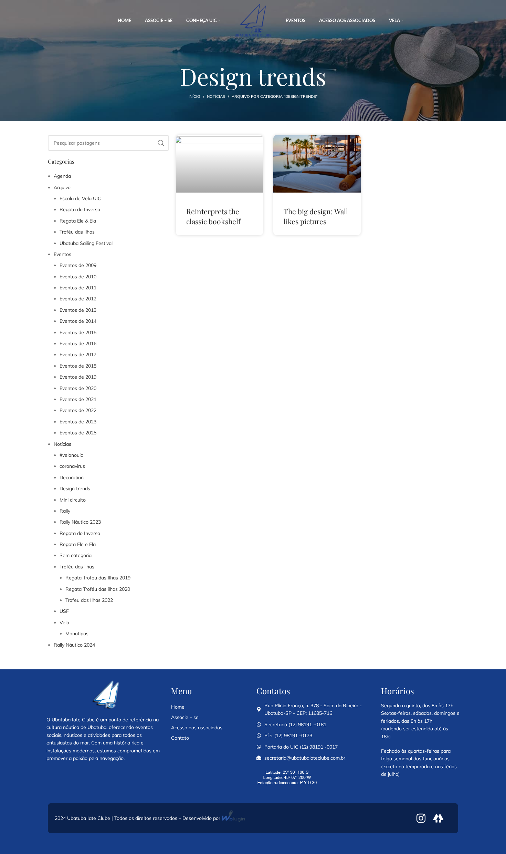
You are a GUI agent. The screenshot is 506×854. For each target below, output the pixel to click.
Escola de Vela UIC (80, 198)
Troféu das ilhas (77, 567)
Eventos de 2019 (78, 377)
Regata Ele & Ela (78, 221)
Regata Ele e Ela (78, 544)
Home (178, 707)
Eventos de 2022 (78, 410)
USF (64, 611)
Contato (180, 738)
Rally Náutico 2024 (74, 645)
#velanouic (71, 455)
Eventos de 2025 (78, 433)
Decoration (72, 477)
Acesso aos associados (196, 727)
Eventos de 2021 (78, 399)
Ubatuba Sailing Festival (86, 243)
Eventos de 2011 (78, 288)
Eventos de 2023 (78, 422)
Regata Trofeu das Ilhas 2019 (97, 578)
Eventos (62, 254)
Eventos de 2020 (78, 388)
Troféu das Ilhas (77, 232)
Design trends (75, 488)
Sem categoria (76, 555)
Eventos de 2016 (78, 343)
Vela (64, 622)
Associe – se (185, 717)
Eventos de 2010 (78, 277)
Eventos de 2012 (78, 299)
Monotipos (76, 633)
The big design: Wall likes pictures (316, 216)
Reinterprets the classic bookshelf (213, 216)
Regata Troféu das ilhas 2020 (97, 589)
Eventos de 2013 (78, 310)
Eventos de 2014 (78, 321)
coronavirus (72, 466)
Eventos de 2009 (78, 265)
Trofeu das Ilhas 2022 (89, 600)
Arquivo (62, 187)
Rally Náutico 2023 (80, 522)
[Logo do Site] (253, 20)
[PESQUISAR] (161, 143)
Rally (65, 511)
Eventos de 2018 (78, 366)
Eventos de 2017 (78, 354)
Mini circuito (73, 500)
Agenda (62, 176)
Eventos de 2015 (78, 332)
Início (194, 96)
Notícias (216, 96)
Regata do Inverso (80, 209)
